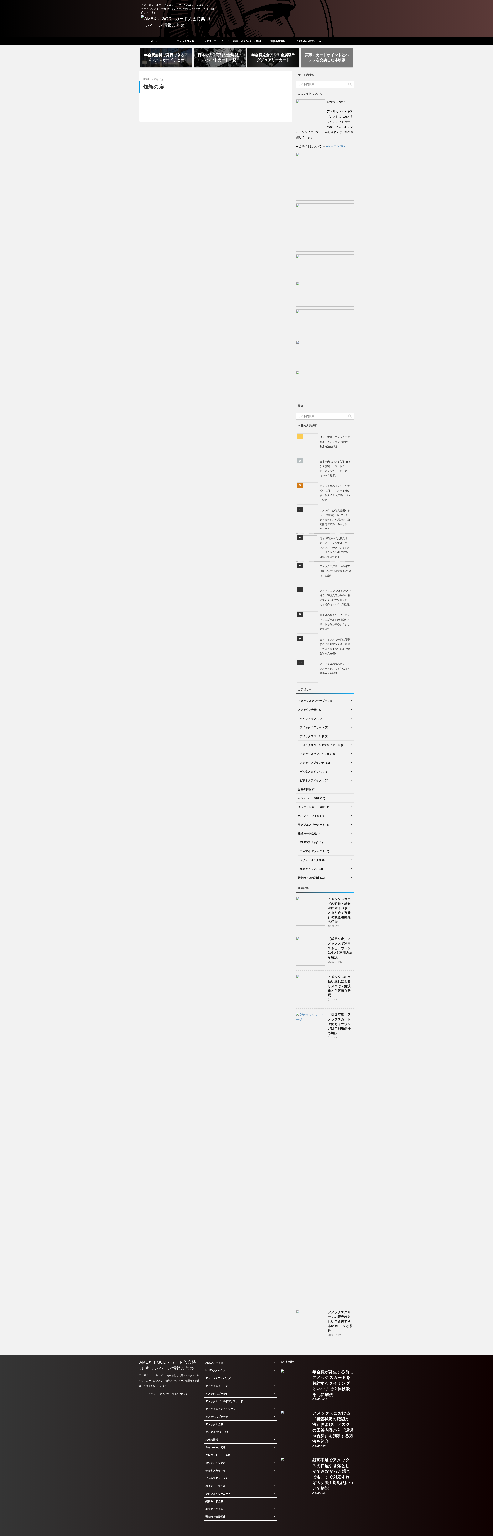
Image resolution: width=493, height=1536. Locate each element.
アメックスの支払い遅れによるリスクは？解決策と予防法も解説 (339, 986)
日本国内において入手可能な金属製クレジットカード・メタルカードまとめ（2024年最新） (335, 468)
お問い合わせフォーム (308, 41)
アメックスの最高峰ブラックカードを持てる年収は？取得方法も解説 (335, 668)
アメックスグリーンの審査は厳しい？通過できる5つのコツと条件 (335, 570)
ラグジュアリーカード (216, 41)
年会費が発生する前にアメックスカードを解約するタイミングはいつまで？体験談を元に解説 (333, 1383)
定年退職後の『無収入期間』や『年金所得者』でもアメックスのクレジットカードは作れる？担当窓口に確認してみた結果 (335, 547)
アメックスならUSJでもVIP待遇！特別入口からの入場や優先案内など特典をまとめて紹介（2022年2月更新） (335, 597)
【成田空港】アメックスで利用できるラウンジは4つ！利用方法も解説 (335, 441)
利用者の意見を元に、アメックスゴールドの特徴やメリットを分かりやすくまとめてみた (335, 622)
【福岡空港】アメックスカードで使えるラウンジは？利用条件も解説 (339, 1024)
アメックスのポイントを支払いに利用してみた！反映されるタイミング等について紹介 (335, 493)
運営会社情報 (277, 41)
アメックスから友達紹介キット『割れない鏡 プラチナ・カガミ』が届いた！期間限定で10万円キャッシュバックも (335, 519)
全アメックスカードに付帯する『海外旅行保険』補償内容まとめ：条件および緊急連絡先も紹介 (335, 646)
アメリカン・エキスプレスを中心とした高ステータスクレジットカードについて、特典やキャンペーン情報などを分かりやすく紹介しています (169, 1380)
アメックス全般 (185, 41)
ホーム (154, 41)
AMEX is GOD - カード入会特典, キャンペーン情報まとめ (167, 1365)
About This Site (335, 146)
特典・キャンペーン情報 (247, 41)
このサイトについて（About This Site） (169, 1393)
